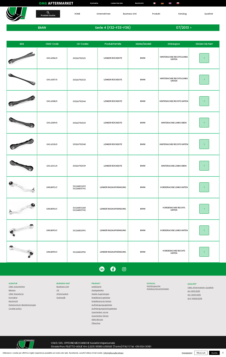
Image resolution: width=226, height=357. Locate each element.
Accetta (214, 353)
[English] (170, 3)
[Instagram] (124, 269)
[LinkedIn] (101, 269)
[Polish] (178, 3)
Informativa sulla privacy (113, 353)
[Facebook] (113, 269)
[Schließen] (222, 353)
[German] (162, 3)
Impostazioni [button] (187, 353)
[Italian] (154, 3)
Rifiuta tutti (201, 353)
